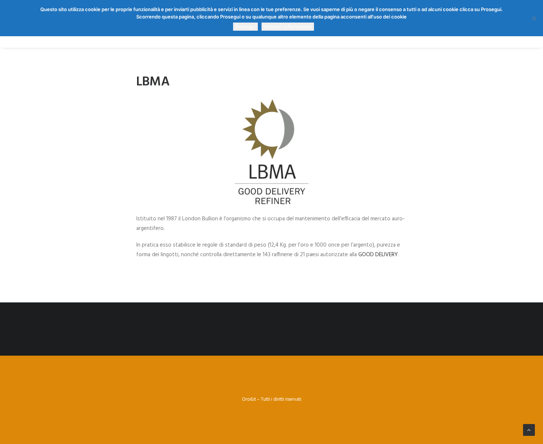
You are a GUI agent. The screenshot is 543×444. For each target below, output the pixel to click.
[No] (533, 18)
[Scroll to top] (529, 430)
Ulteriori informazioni (288, 27)
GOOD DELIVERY (378, 254)
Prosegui (245, 27)
